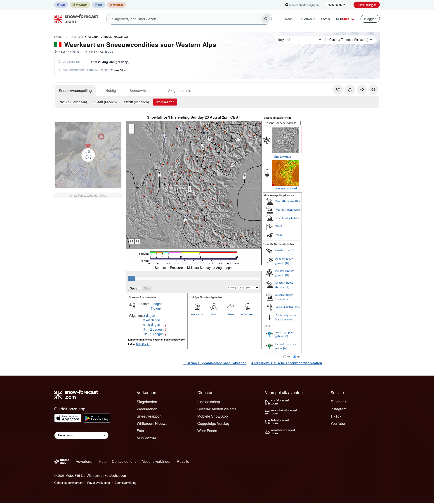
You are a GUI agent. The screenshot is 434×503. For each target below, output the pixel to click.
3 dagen (157, 303)
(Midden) (105, 102)
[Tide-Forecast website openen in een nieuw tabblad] (98, 5)
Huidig (110, 90)
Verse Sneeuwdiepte (287, 307)
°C (288, 357)
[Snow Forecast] (74, 18)
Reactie (183, 461)
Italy (76, 36)
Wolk (278, 235)
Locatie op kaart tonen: (277, 118)
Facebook (338, 401)
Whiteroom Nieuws (152, 423)
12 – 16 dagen (153, 333)
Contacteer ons (124, 461)
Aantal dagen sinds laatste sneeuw (287, 317)
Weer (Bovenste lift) (287, 201)
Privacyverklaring (98, 482)
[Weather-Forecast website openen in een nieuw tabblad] (116, 5)
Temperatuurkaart (285, 188)
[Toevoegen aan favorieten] (338, 89)
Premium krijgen (367, 5)
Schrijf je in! (143, 344)
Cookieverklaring (125, 482)
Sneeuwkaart (282, 156)
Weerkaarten (165, 102)
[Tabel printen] (373, 89)
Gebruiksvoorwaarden (68, 482)
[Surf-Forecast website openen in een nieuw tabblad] (61, 5)
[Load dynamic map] (88, 155)
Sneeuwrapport (149, 416)
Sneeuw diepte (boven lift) (284, 284)
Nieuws (306, 18)
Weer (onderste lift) (287, 218)
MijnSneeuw (147, 437)
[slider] (131, 278)
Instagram (338, 408)
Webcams (197, 314)
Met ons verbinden (156, 461)
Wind (214, 314)
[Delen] (362, 89)
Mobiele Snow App (212, 416)
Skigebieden (147, 401)
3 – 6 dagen (151, 320)
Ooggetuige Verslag (213, 423)
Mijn (345, 18)
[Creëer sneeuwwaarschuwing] (350, 89)
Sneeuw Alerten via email (217, 408)
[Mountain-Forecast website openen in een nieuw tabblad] (80, 5)
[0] (292, 250)
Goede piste (282, 250)
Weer (288, 18)
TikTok (335, 416)
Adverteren (84, 461)
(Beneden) (136, 102)
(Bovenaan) (73, 102)
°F (298, 357)
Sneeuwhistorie (142, 90)
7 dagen (157, 308)
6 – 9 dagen (151, 324)
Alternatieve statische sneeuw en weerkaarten (286, 363)
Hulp (102, 461)
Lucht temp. (247, 314)
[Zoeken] (265, 18)
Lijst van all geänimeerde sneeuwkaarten (215, 363)
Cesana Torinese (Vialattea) (108, 36)
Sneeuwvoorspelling (75, 90)
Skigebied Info (179, 90)
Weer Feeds (207, 430)
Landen (59, 36)
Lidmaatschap (208, 401)
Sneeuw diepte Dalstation (284, 297)
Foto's (325, 18)
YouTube (337, 423)
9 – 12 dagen (152, 329)
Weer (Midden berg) (287, 209)
